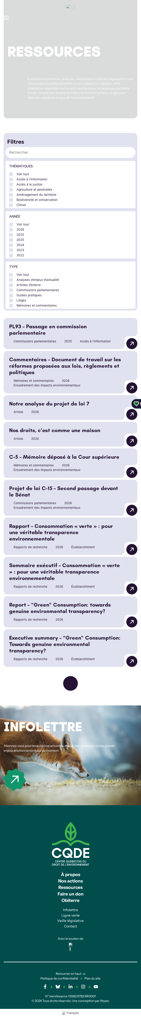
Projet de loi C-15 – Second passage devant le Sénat (63, 491)
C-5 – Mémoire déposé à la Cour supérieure (64, 457)
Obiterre (70, 900)
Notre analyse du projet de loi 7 (49, 404)
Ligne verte (71, 915)
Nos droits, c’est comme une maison (54, 430)
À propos (70, 874)
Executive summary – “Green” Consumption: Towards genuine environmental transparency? (64, 644)
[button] (70, 174)
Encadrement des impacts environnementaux (47, 385)
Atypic (104, 1001)
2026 (66, 381)
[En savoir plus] (15, 780)
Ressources (70, 887)
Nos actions (70, 881)
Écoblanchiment (83, 547)
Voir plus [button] (70, 683)
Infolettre (43, 727)
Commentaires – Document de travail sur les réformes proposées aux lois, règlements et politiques (65, 366)
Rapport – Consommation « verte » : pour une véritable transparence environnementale (61, 532)
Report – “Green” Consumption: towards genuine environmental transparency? (60, 608)
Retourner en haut (68, 973)
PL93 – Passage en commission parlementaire (48, 329)
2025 (68, 341)
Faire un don (71, 894)
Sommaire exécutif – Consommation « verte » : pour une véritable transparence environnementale (64, 571)
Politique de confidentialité (59, 978)
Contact (70, 926)
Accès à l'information (95, 341)
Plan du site (92, 978)
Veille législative (70, 921)
